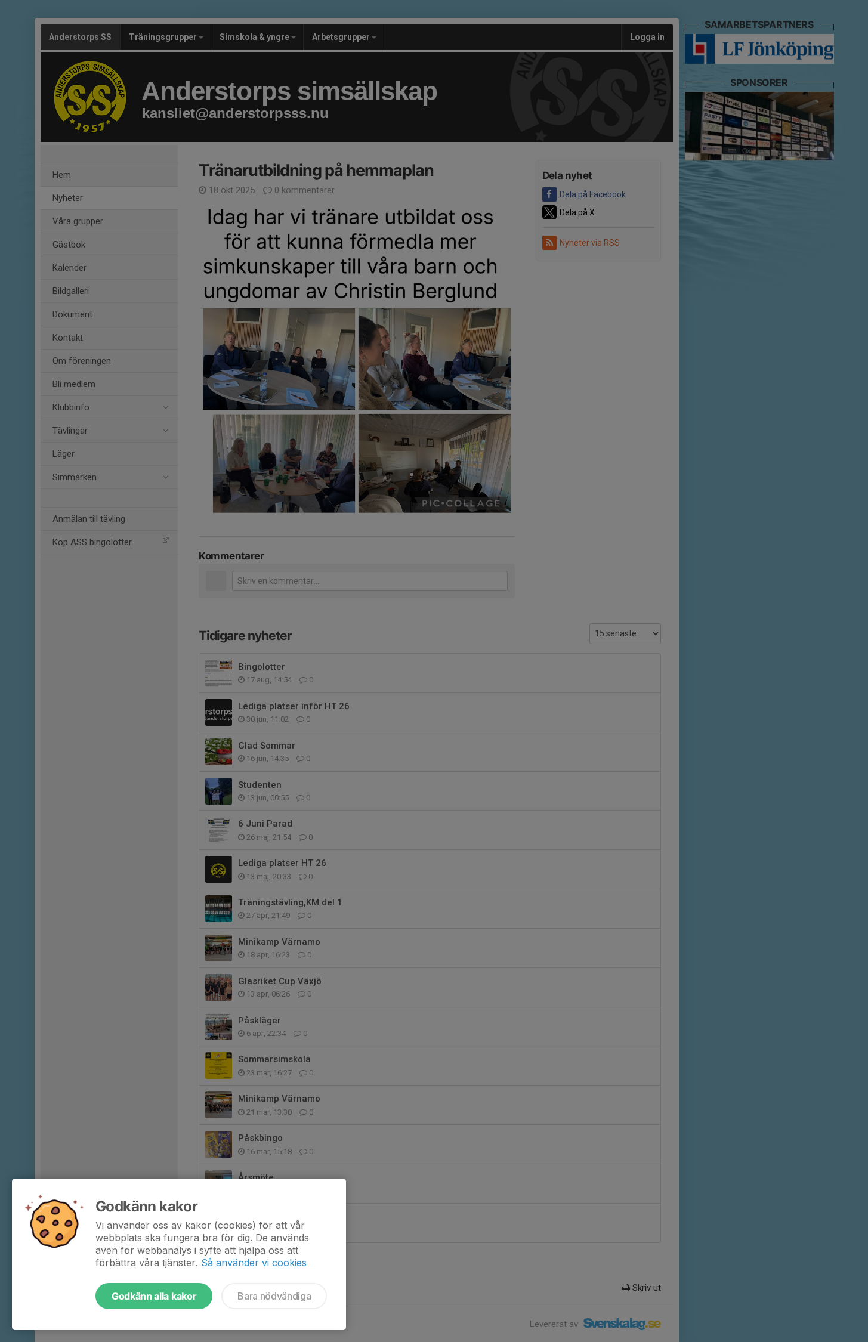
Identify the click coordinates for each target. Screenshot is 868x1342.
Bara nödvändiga (274, 1296)
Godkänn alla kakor (154, 1296)
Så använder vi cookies (254, 1263)
